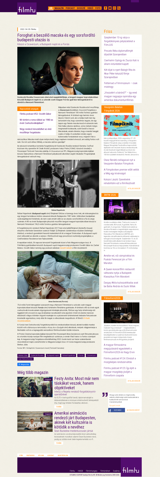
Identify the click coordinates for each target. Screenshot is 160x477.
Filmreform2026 (112, 298)
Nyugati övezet (114, 405)
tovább (58, 407)
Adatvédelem (63, 455)
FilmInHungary (91, 471)
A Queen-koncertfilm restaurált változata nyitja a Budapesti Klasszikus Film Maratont (119, 273)
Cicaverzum (91, 355)
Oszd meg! (117, 410)
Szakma (116, 471)
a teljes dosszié (134, 188)
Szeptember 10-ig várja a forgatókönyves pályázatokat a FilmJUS (119, 41)
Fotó (97, 8)
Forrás (81, 355)
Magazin (59, 8)
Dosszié (81, 8)
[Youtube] (110, 8)
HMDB (80, 471)
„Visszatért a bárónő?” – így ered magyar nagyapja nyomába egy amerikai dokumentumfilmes (120, 96)
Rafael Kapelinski (68, 355)
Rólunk (41, 455)
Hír (50, 8)
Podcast (70, 8)
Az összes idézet (133, 410)
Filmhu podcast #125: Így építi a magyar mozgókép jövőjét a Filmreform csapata (120, 372)
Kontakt (51, 455)
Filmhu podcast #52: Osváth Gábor (35, 113)
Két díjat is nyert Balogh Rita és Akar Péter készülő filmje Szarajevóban (119, 73)
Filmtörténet (105, 471)
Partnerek (30, 455)
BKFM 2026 (110, 194)
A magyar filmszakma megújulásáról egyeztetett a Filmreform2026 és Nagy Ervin (119, 348)
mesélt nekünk (66, 248)
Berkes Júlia (23, 355)
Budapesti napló (53, 355)
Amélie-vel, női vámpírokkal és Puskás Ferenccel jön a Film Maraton (119, 259)
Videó (90, 8)
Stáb (21, 455)
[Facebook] (105, 8)
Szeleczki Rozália (37, 355)
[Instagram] (114, 8)
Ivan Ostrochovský (25, 359)
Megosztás (24, 364)
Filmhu (72, 471)
